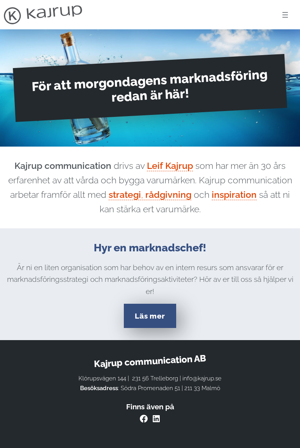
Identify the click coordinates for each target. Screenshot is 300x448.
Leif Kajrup (170, 165)
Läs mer (150, 316)
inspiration (234, 194)
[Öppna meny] (285, 15)
